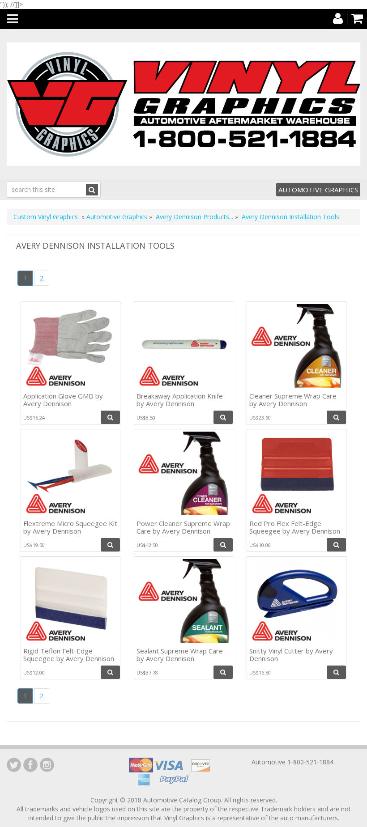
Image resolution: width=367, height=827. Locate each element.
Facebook (30, 765)
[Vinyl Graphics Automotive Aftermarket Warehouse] (183, 104)
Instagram (47, 765)
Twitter (14, 765)
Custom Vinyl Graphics (45, 216)
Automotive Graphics (318, 189)
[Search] (92, 189)
